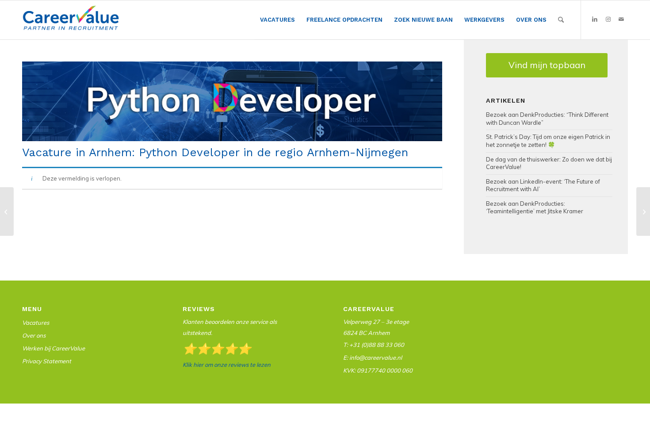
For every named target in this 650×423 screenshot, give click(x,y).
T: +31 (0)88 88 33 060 (373, 344)
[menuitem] (277, 20)
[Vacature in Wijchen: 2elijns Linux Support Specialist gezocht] (7, 211)
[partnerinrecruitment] (70, 22)
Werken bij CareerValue (53, 348)
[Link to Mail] (621, 19)
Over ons (34, 335)
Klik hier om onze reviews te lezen (227, 364)
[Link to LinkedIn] (594, 19)
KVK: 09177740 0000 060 (378, 370)
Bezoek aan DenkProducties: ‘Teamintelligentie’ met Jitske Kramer (534, 207)
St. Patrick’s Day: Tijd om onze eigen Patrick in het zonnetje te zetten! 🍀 (548, 140)
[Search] (561, 19)
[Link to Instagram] (608, 19)
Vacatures (35, 322)
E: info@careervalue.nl (372, 357)
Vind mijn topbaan (547, 64)
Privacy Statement (46, 361)
